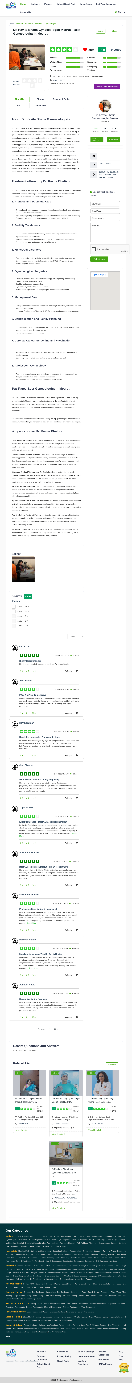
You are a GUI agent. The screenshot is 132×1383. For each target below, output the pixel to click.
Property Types (109, 1251)
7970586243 (60, 1198)
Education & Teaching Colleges (112, 1269)
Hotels (15, 1287)
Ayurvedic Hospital (67, 1243)
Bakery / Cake (36, 1304)
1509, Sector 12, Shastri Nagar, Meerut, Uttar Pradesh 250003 (109, 174)
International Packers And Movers (80, 1312)
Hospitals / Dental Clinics (35, 1243)
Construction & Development (50, 1261)
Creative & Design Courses (75, 1276)
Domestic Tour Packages (34, 1292)
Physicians (22, 1240)
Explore (34, 4)
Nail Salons (70, 1329)
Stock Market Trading (32, 1317)
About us (41, 1352)
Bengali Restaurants (34, 1307)
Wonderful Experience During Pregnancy (39, 779)
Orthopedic (108, 1236)
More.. (8, 1336)
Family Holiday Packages (98, 1292)
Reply (69, 671)
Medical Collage (23, 1269)
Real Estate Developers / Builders (32, 1258)
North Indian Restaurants (77, 1304)
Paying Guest (80, 1284)
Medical (19, 24)
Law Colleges (91, 1269)
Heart (91, 1240)
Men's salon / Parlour (56, 1325)
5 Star (34, 1287)
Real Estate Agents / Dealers (85, 1255)
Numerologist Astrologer (70, 1279)
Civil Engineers (102, 1261)
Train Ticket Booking (53, 1296)
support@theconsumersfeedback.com (22, 1361)
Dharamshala (104, 1284)
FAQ (19, 105)
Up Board (50, 1266)
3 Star (27, 1287)
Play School (72, 1266)
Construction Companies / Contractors (78, 1261)
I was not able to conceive (32, 695)
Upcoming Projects (60, 1251)
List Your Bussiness (106, 4)
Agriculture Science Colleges (81, 1272)
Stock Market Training (22, 1320)
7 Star (21, 1287)
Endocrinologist (41, 1236)
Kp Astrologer (35, 1279)
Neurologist (54, 1236)
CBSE (36, 1266)
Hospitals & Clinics (48, 1240)
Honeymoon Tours (78, 1292)
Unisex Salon (58, 1329)
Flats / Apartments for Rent (73, 1258)
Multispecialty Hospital (15, 1243)
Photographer (75, 1251)
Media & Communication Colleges (53, 1272)
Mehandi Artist (60, 1332)
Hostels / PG (28, 1284)
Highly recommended (30, 661)
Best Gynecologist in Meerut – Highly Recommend (43, 867)
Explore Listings (86, 1352)
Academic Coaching (32, 1276)
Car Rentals (103, 1296)
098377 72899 (59, 80)
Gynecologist (50, 24)
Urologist (122, 1243)
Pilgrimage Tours (34, 1299)
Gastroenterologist (94, 1236)
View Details (22, 1130)
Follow (100, 31)
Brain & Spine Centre (116, 1240)
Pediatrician (66, 1236)
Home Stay (92, 1284)
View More (112, 1065)
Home (23, 4)
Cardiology (100, 1240)
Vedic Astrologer (22, 1279)
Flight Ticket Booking (22, 1296)
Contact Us (25, 12)
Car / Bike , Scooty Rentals (73, 1296)
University (117, 1276)
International (61, 1266)
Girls (43, 1284)
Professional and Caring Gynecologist (38, 909)
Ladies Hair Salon (45, 1329)
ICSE (43, 1266)
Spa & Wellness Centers (96, 1325)
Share (114, 31)
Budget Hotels (50, 1287)
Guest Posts (86, 4)
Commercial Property (24, 1255)
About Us (19, 99)
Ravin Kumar (26, 723)
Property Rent (53, 1258)
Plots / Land (40, 1255)
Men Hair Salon (30, 1329)
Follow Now (113, 139)
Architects (113, 1261)
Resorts (49, 1284)
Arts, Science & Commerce (43, 1269)
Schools (20, 1266)
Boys (38, 1284)
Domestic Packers (57, 1312)
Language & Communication (100, 1276)
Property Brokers (107, 1255)
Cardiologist (120, 1236)
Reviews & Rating (61, 99)
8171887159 (72, 1198)
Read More (31, 923)
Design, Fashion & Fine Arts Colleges (21, 1272)
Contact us (62, 1352)
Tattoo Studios (96, 1329)
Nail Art (51, 1332)
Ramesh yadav (27, 939)
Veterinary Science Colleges (107, 1272)
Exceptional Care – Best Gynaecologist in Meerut (43, 822)
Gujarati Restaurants (116, 1304)
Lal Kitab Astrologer (51, 1279)
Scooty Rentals (115, 1296)
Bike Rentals (91, 1296)
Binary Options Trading (98, 1317)
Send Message (95, 139)
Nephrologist (34, 1240)
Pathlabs (84, 1243)
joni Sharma (26, 765)
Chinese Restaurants (71, 1307)
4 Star (40, 1287)
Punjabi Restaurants (98, 1304)
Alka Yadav (25, 680)
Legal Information (86, 1356)
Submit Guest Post (66, 4)
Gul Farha (24, 646)
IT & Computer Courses (52, 1276)
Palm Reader (86, 1279)
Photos (40, 99)
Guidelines (103, 1359)
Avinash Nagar (27, 984)
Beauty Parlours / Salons (34, 1325)
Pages (47, 4)
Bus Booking (38, 1296)
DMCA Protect (105, 1364)
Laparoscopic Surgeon (108, 1243)
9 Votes (116, 49)
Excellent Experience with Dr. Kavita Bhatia (40, 954)
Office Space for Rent (30, 1261)
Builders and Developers (41, 1251)
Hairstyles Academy (39, 1332)
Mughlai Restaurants (52, 1307)
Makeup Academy (22, 1332)
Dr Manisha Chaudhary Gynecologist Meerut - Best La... (64, 1172)
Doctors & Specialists (33, 24)
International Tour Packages (57, 1292)
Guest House (67, 1284)
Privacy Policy (64, 1356)
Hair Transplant (114, 1325)
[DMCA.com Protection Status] (124, 1368)
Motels (57, 1284)
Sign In (121, 12)
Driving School (85, 1266)
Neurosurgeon (12, 1246)
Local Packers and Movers (37, 1312)
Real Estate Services (62, 1255)
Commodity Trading (51, 1317)
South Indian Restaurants (54, 1304)
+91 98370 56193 (62, 1124)
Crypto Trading (80, 1317)
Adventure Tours (19, 1299)
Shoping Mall (23, 1251)
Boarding (28, 1266)
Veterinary (93, 1243)
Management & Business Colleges (70, 1269)
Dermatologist (78, 1236)
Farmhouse (116, 1284)
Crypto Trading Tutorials (62, 1320)
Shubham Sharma (29, 852)
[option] (23, 569)
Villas (50, 1255)
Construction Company (92, 1251)
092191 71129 (97, 1124)
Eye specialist (60, 1246)
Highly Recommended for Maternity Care (39, 737)
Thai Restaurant (88, 1307)
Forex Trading (66, 1317)
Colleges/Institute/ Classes (102, 1266)
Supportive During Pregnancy (34, 999)
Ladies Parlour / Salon (76, 1325)
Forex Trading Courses (41, 1320)
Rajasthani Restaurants (15, 1307)
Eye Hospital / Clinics (67, 1240)
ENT (78, 1243)
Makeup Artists (82, 1329)
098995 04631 (24, 1124)
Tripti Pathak (26, 807)
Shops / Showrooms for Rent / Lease (103, 1258)
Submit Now (99, 259)
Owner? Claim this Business (107, 86)
